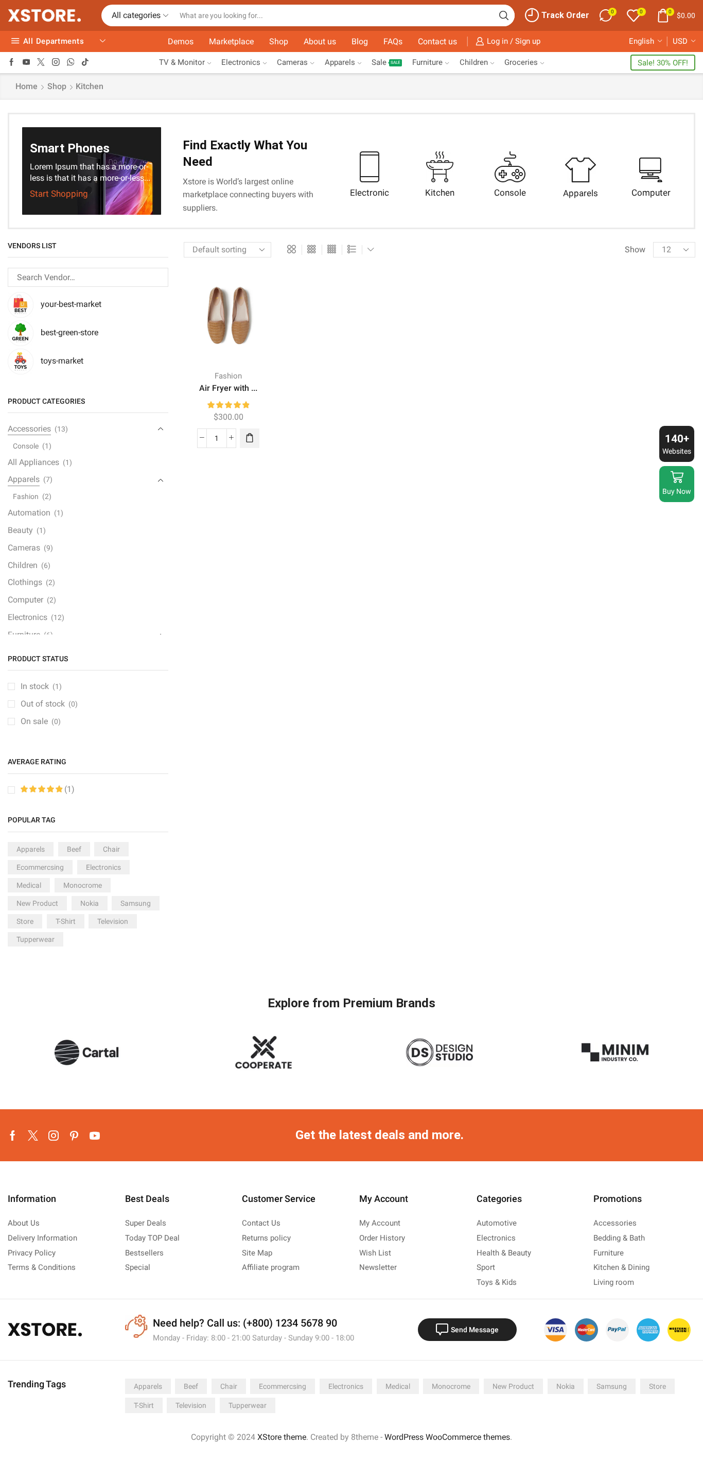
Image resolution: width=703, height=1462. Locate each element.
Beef (74, 849)
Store (24, 921)
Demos (181, 41)
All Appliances (33, 462)
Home (26, 86)
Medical (28, 885)
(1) (68, 789)
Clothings (25, 582)
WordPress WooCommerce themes (447, 1437)
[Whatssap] (71, 62)
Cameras (292, 62)
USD (680, 41)
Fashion (228, 376)
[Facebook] (11, 62)
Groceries (521, 62)
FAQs (392, 41)
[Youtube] (26, 62)
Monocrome (82, 885)
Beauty (20, 530)
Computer (25, 600)
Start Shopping (59, 194)
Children (474, 62)
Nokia (89, 903)
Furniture (427, 62)
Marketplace (231, 41)
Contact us (437, 41)
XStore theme (281, 1437)
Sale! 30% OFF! (663, 62)
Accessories (29, 429)
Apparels (340, 62)
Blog (359, 41)
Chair (111, 849)
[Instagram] (56, 62)
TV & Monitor (182, 62)
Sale (386, 62)
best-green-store (69, 332)
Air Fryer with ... (228, 388)
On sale (41, 721)
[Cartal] (88, 1052)
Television (112, 921)
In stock (41, 686)
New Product (37, 903)
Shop (278, 41)
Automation (29, 513)
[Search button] (504, 15)
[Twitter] (41, 62)
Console (26, 446)
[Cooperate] (264, 1052)
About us (320, 41)
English (641, 41)
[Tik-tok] (85, 62)
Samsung (135, 903)
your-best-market (71, 304)
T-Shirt (66, 921)
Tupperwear (35, 939)
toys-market (62, 361)
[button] (249, 438)
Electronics (240, 62)
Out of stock (49, 704)
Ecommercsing (40, 867)
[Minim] (615, 1052)
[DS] (439, 1052)
